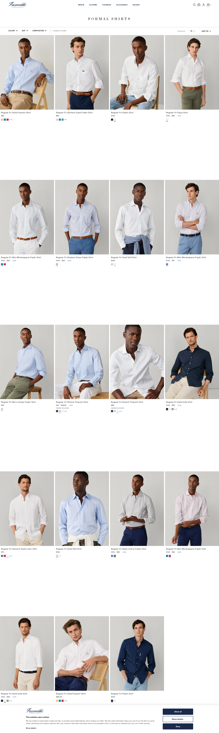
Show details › (178, 719)
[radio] (2, 120)
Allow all (178, 711)
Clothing (93, 5)
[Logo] (17, 5)
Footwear (106, 5)
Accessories (121, 5)
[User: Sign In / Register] (203, 4)
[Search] (194, 4)
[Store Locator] (198, 4)
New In (81, 5)
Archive (136, 5)
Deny (178, 726)
